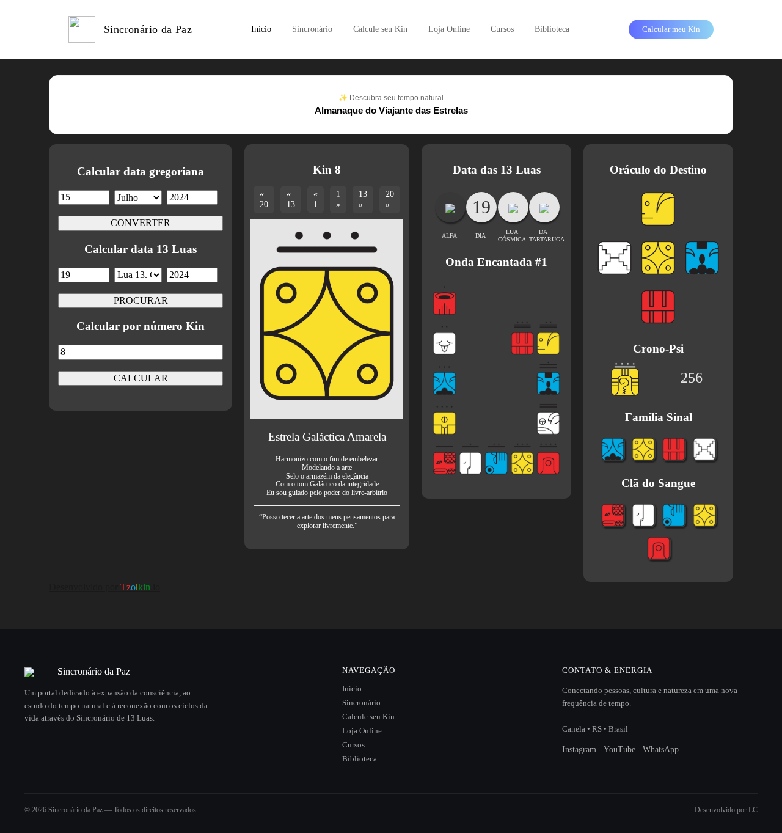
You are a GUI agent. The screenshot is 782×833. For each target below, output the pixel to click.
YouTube (619, 749)
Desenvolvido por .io (104, 587)
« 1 (315, 198)
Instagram (579, 749)
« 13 (291, 198)
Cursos (502, 29)
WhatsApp (661, 749)
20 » (390, 198)
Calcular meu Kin (671, 29)
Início (261, 29)
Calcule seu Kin (380, 29)
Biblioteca (552, 29)
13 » (363, 198)
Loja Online (449, 29)
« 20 (264, 198)
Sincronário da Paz (148, 29)
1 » (338, 198)
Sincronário (312, 29)
